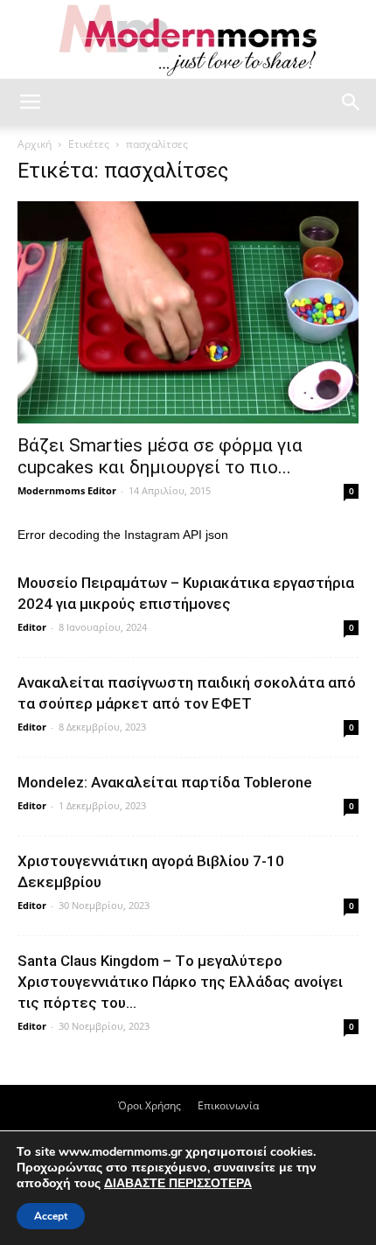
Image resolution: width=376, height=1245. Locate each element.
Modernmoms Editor (66, 490)
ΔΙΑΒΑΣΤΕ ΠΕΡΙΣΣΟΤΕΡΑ (178, 1183)
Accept (50, 1216)
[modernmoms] (188, 40)
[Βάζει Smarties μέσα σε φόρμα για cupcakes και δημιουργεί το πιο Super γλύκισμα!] (188, 312)
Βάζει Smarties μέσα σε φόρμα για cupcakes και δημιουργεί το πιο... (160, 456)
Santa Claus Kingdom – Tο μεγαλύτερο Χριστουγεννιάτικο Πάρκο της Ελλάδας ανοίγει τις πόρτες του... (180, 981)
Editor (31, 626)
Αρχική (34, 143)
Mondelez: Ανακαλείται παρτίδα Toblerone (164, 782)
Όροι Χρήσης (149, 1105)
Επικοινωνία (228, 1105)
